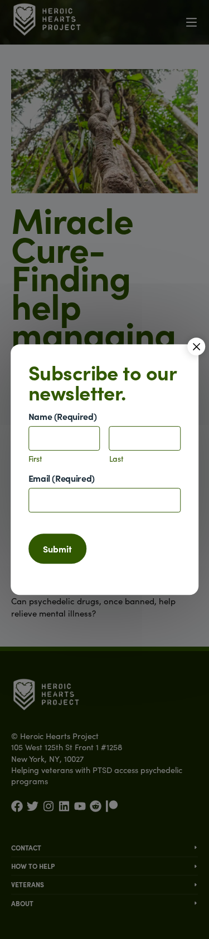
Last (116, 459)
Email (61, 478)
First (35, 459)
